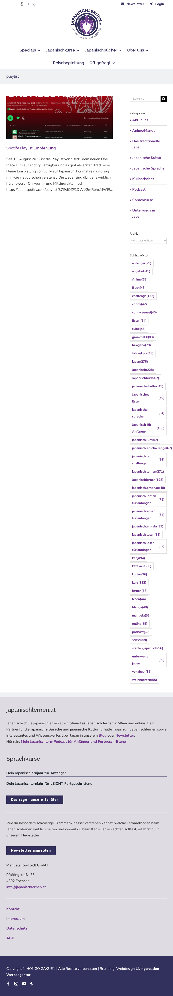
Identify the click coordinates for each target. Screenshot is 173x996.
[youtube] (24, 983)
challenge (143, 296)
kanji (138, 558)
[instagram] (16, 983)
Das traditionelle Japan (146, 144)
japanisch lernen (148, 471)
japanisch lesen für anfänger (148, 546)
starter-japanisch (147, 648)
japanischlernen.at (148, 488)
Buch (139, 288)
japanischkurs (145, 440)
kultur (139, 574)
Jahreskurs (142, 353)
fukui (139, 329)
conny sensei (144, 312)
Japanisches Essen (148, 398)
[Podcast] (31, 983)
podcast (141, 632)
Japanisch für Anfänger (148, 428)
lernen (139, 591)
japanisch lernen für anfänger (148, 499)
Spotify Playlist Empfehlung (31, 148)
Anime (139, 279)
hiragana (141, 345)
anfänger (141, 263)
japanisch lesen (146, 535)
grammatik (143, 337)
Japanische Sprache (148, 168)
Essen (139, 320)
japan (140, 361)
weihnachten (144, 680)
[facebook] (8, 983)
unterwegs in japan (148, 659)
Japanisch (143, 370)
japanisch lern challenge (148, 459)
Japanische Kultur (146, 157)
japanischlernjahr (147, 526)
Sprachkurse (142, 200)
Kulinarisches (143, 178)
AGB (10, 938)
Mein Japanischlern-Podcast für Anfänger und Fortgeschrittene (73, 741)
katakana (141, 566)
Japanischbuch (145, 378)
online (139, 624)
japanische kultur (147, 386)
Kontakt (13, 909)
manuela (141, 615)
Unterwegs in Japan (143, 213)
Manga (140, 607)
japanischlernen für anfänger (148, 514)
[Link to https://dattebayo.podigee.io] (22, 4)
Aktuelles (140, 120)
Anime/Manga (143, 130)
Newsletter (124, 735)
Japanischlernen (147, 480)
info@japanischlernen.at (26, 887)
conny (139, 304)
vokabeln (141, 671)
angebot (141, 271)
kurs (139, 582)
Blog (32, 4)
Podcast (139, 189)
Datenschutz (16, 928)
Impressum (15, 918)
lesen (139, 599)
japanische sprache (148, 413)
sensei (139, 640)
